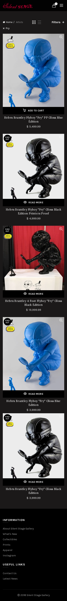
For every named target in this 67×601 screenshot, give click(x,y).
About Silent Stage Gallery (18, 528)
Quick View (61, 37)
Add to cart (36, 110)
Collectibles (10, 539)
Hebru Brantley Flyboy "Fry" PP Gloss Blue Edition (33, 119)
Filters (56, 22)
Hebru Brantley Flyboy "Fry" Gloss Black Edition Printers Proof (33, 211)
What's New (10, 534)
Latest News (10, 578)
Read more (35, 202)
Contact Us (10, 573)
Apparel (7, 550)
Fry (7, 28)
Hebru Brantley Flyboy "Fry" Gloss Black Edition (33, 491)
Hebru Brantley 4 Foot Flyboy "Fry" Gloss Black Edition (33, 303)
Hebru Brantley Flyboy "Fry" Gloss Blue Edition (33, 403)
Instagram (9, 555)
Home (9, 22)
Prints (6, 544)
